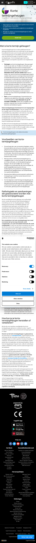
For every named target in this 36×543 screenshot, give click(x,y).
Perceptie (9, 467)
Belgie (4, 540)
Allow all (18, 293)
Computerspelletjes (26, 452)
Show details (27, 288)
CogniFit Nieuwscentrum (11, 530)
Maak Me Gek (9, 487)
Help (29, 533)
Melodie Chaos (26, 479)
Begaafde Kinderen (17, 518)
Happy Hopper (26, 484)
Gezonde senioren (26, 453)
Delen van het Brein (9, 453)
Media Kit (20, 530)
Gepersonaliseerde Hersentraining (18, 511)
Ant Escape (9, 486)
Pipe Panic (9, 479)
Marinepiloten (26, 455)
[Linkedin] (25, 443)
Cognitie (9, 458)
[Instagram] (22, 443)
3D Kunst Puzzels (26, 482)
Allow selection (18, 298)
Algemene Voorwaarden (10, 527)
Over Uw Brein (9, 452)
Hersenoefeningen (18, 506)
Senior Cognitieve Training (26, 460)
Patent (17, 501)
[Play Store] (18, 429)
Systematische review (26, 463)
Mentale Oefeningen (17, 509)
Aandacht (9, 468)
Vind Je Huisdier (26, 477)
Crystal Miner (9, 481)
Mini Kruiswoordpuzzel (9, 476)
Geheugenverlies (9, 460)
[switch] (31, 271)
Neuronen (9, 455)
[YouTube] (18, 443)
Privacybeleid (19, 527)
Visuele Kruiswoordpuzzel (9, 489)
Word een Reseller (10, 533)
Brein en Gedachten (9, 450)
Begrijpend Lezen (18, 516)
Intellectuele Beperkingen (9, 462)
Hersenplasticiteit (9, 457)
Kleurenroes (26, 481)
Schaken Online (9, 474)
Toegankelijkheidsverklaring (14, 536)
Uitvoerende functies (9, 465)
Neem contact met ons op (20, 533)
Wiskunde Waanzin (9, 494)
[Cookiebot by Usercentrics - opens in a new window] (26, 238)
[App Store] (18, 425)
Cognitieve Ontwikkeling (18, 504)
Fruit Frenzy (9, 477)
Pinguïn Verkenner (26, 489)
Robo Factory (9, 484)
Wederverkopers (18, 503)
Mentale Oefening (18, 513)
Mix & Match (9, 491)
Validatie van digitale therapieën (26, 450)
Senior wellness (26, 457)
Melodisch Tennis (26, 474)
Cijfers (26, 491)
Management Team (27, 527)
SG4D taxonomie (26, 465)
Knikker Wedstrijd (9, 495)
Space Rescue (9, 492)
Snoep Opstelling (26, 486)
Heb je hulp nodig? (27, 537)
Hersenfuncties (9, 463)
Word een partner (26, 530)
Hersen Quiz (18, 508)
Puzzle (26, 487)
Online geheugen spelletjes (26, 494)
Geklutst (26, 476)
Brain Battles (18, 519)
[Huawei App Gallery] (18, 433)
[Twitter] (14, 443)
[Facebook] (10, 443)
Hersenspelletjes (26, 495)
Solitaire (9, 482)
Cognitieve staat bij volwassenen (26, 462)
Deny (18, 303)
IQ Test (17, 521)
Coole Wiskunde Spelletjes (18, 514)
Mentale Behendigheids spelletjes (26, 492)
